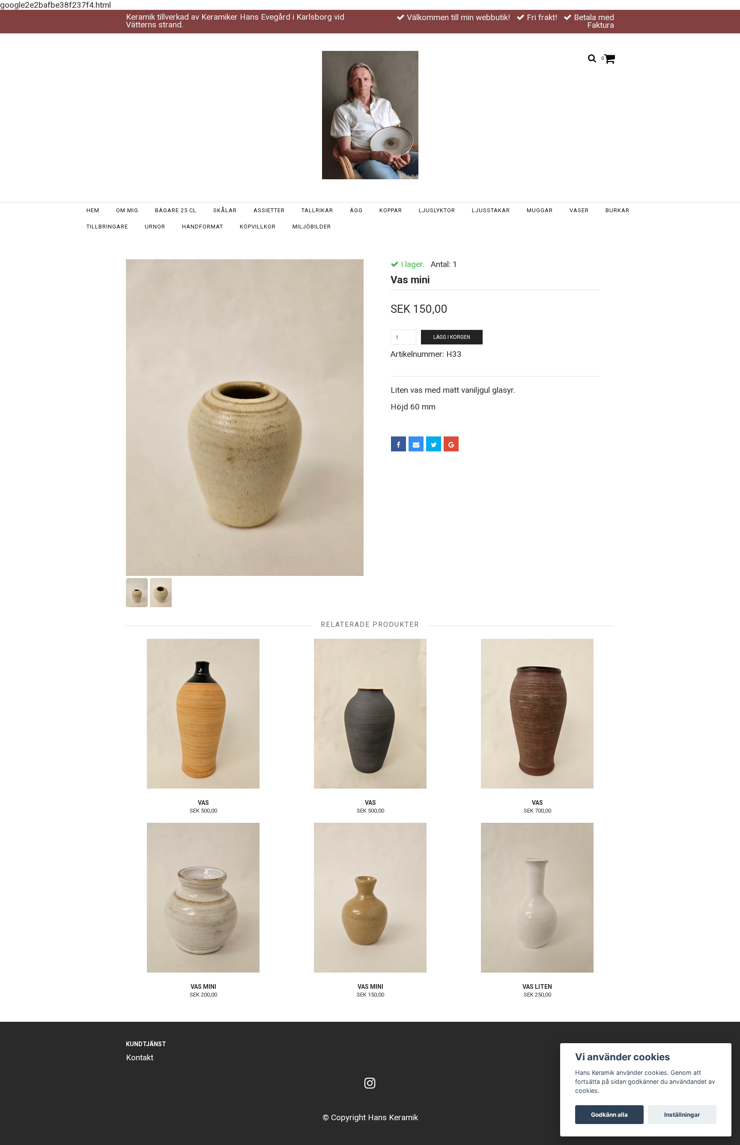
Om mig (127, 210)
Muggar (540, 210)
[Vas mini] (245, 417)
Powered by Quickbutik (370, 1128)
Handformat (202, 226)
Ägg (356, 210)
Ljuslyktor (437, 210)
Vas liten (537, 986)
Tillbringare (107, 226)
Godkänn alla (609, 1114)
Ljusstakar (491, 210)
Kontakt (139, 1057)
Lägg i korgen (451, 337)
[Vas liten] (537, 898)
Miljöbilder (311, 226)
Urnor (155, 226)
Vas (203, 802)
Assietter (269, 210)
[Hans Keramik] (370, 115)
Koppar (390, 210)
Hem (93, 210)
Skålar (225, 210)
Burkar (618, 210)
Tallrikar (317, 210)
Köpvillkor (258, 226)
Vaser (579, 210)
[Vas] (203, 714)
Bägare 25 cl (176, 210)
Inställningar (682, 1114)
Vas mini (395, 243)
